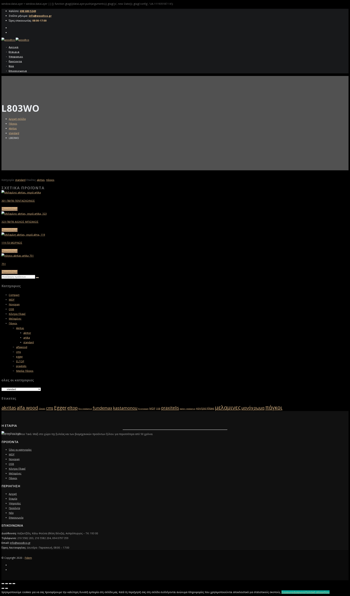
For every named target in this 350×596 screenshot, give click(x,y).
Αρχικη (14, 47)
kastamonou (125, 408)
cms (18, 352)
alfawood (21, 347)
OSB (11, 309)
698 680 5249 (28, 11)
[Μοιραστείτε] (10, 583)
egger (19, 356)
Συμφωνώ (287, 592)
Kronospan (143, 408)
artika (26, 337)
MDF (12, 299)
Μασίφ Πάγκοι (24, 371)
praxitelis (21, 366)
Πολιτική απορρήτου (317, 592)
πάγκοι (50, 180)
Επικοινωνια (18, 70)
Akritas (13, 128)
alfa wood (27, 408)
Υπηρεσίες (15, 503)
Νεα (11, 66)
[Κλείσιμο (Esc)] (13, 583)
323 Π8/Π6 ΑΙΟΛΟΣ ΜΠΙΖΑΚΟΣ (19, 221)
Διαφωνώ (299, 592)
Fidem (28, 557)
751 (3, 264)
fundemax (102, 408)
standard (14, 133)
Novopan (14, 304)
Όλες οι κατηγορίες (20, 449)
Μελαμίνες (15, 318)
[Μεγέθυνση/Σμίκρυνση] (2, 583)
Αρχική (13, 494)
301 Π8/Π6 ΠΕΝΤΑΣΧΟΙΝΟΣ (18, 200)
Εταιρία (13, 498)
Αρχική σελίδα (17, 119)
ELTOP (20, 361)
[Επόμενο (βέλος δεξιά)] (6, 588)
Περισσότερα (9, 209)
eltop (72, 408)
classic (42, 408)
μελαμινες (228, 407)
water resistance (187, 408)
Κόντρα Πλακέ (17, 314)
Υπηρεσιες (16, 56)
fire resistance (85, 408)
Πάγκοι (13, 123)
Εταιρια (14, 51)
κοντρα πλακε (205, 408)
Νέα (11, 513)
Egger (60, 407)
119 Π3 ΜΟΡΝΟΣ (11, 242)
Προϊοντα (15, 61)
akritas (41, 180)
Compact (14, 295)
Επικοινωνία (16, 517)
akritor (27, 333)
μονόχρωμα (253, 408)
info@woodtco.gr (40, 16)
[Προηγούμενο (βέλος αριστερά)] (2, 588)
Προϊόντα (14, 508)
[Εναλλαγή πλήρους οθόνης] (6, 583)
